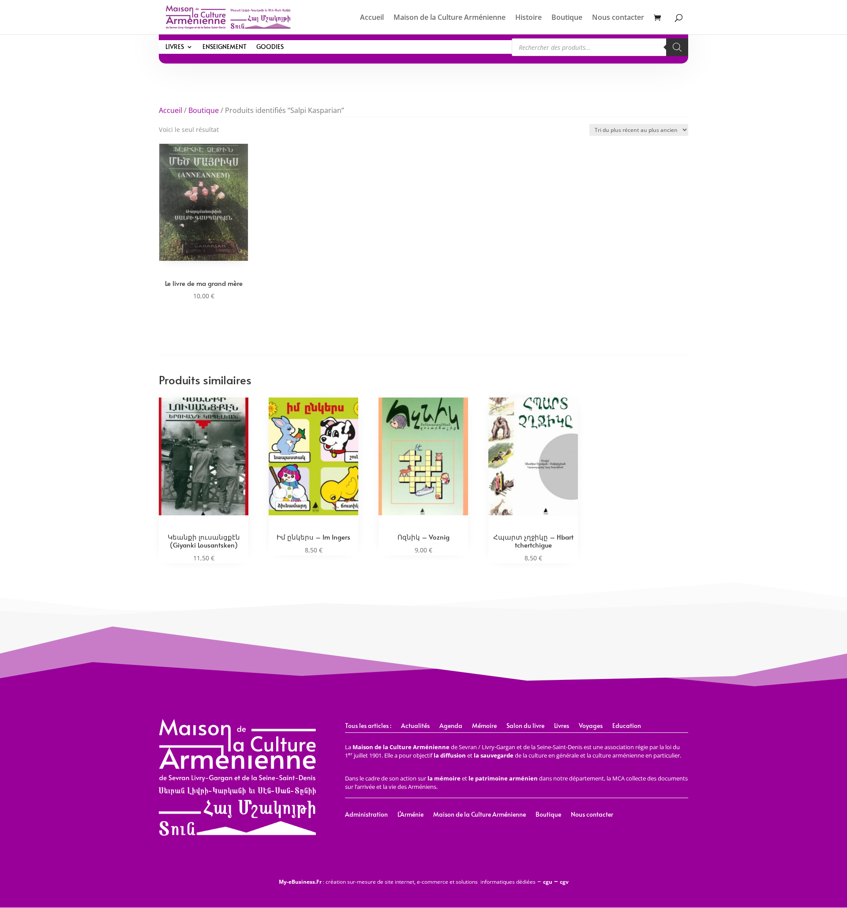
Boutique (566, 18)
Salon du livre (525, 726)
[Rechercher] (677, 47)
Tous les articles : (368, 726)
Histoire (528, 18)
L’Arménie (410, 814)
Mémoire (484, 726)
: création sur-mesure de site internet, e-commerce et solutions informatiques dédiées (407, 881)
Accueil (372, 18)
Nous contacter (618, 18)
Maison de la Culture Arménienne (450, 18)
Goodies (270, 47)
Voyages (591, 726)
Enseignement (224, 47)
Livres (174, 47)
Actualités (415, 726)
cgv (564, 881)
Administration (366, 814)
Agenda (450, 726)
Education (626, 726)
